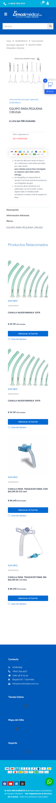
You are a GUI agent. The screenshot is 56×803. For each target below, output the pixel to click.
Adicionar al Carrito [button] (28, 333)
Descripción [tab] (12, 210)
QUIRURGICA (21, 41)
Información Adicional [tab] (17, 215)
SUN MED (13, 301)
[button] (5, 14)
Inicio (8, 41)
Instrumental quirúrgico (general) (23, 99)
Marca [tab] (9, 221)
